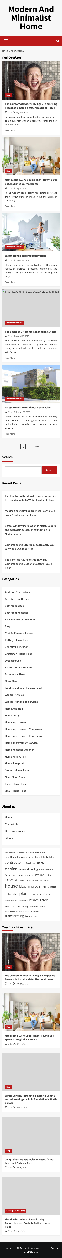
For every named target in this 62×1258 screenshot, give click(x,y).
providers (44, 894)
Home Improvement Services (22, 742)
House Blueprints (15, 763)
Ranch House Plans (16, 783)
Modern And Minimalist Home (31, 18)
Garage (21, 875)
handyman (11, 879)
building (50, 857)
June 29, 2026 (21, 1107)
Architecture (10, 853)
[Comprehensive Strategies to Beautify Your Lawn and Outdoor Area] (31, 1136)
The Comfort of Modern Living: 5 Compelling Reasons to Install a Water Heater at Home (31, 106)
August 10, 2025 (22, 336)
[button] (5, 40)
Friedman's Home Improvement (23, 687)
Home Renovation (14, 246)
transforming (14, 916)
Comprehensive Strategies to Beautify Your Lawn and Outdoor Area (30, 546)
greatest (29, 875)
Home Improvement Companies (23, 729)
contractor (13, 862)
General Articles (14, 694)
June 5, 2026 (21, 1167)
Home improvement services (37, 880)
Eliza (10, 112)
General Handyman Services (21, 701)
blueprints (39, 857)
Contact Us (11, 824)
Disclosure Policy (15, 831)
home (22, 880)
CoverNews (51, 1247)
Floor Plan (11, 681)
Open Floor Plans (15, 777)
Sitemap (9, 837)
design (11, 868)
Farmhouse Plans (15, 674)
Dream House (13, 660)
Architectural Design (17, 598)
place (15, 894)
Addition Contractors (17, 592)
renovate (23, 900)
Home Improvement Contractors (24, 735)
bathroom (21, 853)
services (34, 906)
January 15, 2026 (23, 260)
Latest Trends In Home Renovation (25, 256)
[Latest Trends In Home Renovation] (31, 232)
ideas (22, 886)
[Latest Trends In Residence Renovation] (31, 384)
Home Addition (14, 708)
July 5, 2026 (21, 188)
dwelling (32, 869)
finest (8, 875)
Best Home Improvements (20, 619)
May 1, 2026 (20, 1231)
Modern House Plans (17, 770)
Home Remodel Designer (19, 749)
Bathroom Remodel (16, 612)
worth (37, 916)
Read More (10, 130)
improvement (38, 886)
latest (53, 886)
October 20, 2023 (23, 412)
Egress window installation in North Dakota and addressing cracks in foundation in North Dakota (30, 529)
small (42, 906)
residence (12, 906)
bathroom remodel (36, 852)
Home (8, 817)
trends (28, 916)
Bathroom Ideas (14, 605)
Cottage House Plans (17, 640)
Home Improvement (16, 722)
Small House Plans (15, 790)
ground (39, 875)
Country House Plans (17, 646)
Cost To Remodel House (19, 633)
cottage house (29, 863)
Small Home (10, 911)
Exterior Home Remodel (19, 667)
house (11, 886)
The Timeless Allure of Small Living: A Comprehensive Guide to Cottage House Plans (28, 563)
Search (7, 457)
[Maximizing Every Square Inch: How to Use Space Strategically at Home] (31, 156)
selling (25, 906)
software (20, 911)
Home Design (12, 715)
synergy (28, 911)
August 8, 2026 (22, 112)
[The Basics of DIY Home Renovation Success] (31, 308)
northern (8, 894)
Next (36, 446)
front (14, 875)
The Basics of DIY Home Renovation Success (30, 332)
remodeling (11, 900)
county (40, 862)
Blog (8, 95)
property (34, 894)
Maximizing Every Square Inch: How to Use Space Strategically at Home (31, 182)
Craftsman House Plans (18, 653)
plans (24, 893)
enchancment (46, 869)
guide (48, 875)
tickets (36, 911)
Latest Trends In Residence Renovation (28, 408)
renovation (39, 899)
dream (22, 869)
